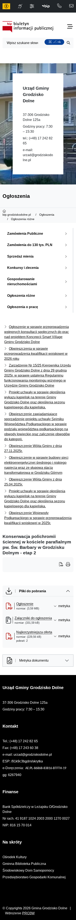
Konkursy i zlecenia (23, 268)
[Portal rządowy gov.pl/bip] (46, 6)
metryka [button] (64, 606)
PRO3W (28, 913)
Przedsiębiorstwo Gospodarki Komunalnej (34, 877)
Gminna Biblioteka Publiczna (24, 864)
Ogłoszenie (24, 604)
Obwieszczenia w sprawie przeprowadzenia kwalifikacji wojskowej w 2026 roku (36, 353)
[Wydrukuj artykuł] (62, 564)
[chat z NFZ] (20, 6)
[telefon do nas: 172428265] (59, 6)
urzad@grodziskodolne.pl (33, 754)
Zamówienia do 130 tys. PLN (29, 245)
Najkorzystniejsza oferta (34, 632)
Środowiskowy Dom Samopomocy (28, 870)
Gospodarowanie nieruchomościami (22, 281)
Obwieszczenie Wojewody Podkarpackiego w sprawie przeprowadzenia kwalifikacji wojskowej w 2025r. (38, 518)
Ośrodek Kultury (15, 857)
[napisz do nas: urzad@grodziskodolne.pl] (71, 6)
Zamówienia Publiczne (25, 233)
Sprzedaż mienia (20, 256)
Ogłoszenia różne (21, 295)
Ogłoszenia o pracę (22, 307)
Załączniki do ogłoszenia (33, 618)
